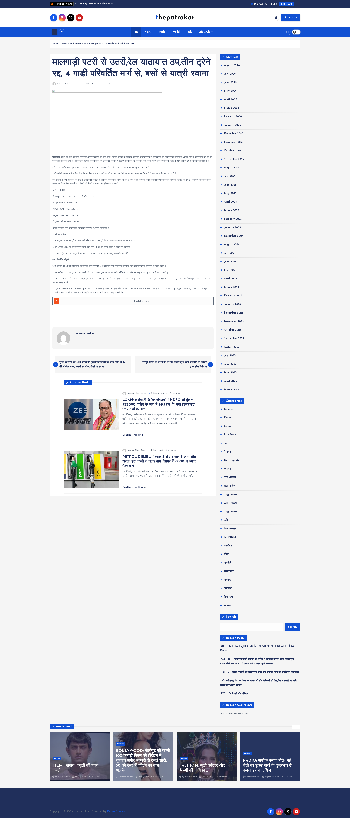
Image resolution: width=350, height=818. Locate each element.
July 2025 (230, 176)
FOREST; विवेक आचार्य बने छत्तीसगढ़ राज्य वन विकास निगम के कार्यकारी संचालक (259, 672)
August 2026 (232, 65)
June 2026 (230, 82)
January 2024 (232, 304)
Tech (189, 32)
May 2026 (230, 91)
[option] (107, 756)
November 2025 (234, 142)
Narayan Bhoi (133, 393)
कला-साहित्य (230, 486)
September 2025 (234, 159)
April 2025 (230, 202)
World (162, 32)
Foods (227, 417)
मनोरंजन (228, 546)
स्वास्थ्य (227, 605)
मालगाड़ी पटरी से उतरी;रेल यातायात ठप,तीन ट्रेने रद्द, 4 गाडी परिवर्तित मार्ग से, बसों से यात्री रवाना (98, 44)
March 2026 (231, 108)
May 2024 (230, 270)
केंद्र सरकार (230, 528)
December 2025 (233, 133)
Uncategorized (233, 460)
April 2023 (230, 381)
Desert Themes (116, 811)
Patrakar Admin (64, 84)
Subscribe (290, 17)
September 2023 (234, 338)
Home (148, 32)
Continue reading (133, 435)
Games (228, 426)
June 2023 (230, 364)
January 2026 (232, 125)
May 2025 (230, 193)
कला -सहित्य (230, 477)
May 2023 (230, 372)
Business (76, 84)
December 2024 (233, 236)
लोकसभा (228, 588)
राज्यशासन (229, 571)
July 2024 (230, 253)
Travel (228, 452)
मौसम (226, 554)
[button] (294, 727)
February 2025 (233, 219)
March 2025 (231, 210)
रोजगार (227, 580)
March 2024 (231, 287)
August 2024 (232, 244)
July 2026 (230, 74)
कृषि (226, 520)
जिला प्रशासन (230, 537)
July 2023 (230, 355)
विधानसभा (228, 597)
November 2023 (234, 321)
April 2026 (230, 99)
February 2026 (233, 116)
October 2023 (232, 330)
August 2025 (232, 168)
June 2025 (230, 185)
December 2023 (233, 313)
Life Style (204, 32)
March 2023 (231, 389)
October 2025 (232, 150)
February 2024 (233, 295)
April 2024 (230, 279)
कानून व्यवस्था (231, 494)
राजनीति (228, 563)
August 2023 (232, 347)
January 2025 (232, 227)
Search (231, 616)
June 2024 (230, 261)
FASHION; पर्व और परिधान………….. (238, 693)
